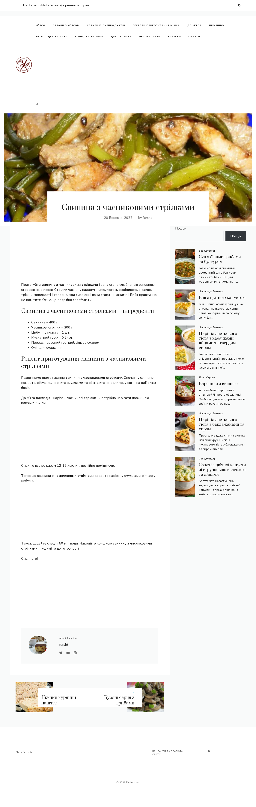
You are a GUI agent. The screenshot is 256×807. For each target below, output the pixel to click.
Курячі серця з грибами (119, 700)
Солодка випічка (89, 36)
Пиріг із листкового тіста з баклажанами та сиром (221, 424)
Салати (194, 36)
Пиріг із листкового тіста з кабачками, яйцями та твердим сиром (218, 340)
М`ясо (40, 25)
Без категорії (207, 251)
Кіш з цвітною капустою (222, 297)
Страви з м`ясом (66, 25)
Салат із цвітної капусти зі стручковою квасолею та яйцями (222, 470)
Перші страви (149, 36)
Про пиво (216, 25)
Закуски (174, 36)
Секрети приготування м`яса (156, 25)
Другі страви (121, 36)
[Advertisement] (136, 70)
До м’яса (194, 25)
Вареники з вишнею (218, 383)
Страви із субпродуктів (106, 25)
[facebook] (239, 5)
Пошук (180, 228)
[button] (37, 104)
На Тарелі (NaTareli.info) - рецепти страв (56, 5)
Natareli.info (24, 752)
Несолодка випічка (52, 36)
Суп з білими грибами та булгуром (220, 259)
